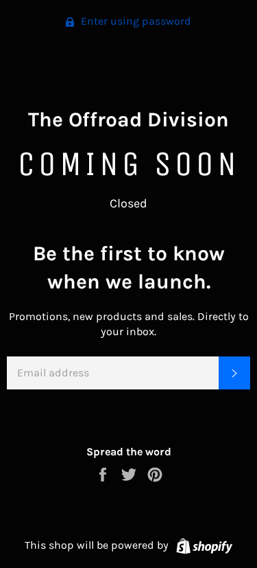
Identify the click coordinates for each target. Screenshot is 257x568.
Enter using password (134, 20)
